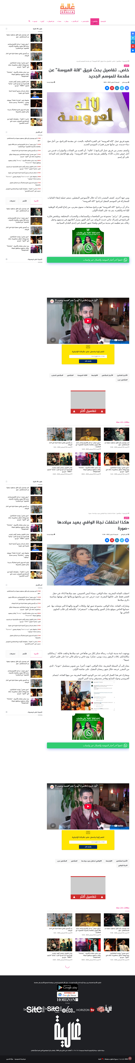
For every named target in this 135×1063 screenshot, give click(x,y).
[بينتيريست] (112, 88)
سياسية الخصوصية (20, 1059)
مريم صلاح (125, 82)
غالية (99, 1059)
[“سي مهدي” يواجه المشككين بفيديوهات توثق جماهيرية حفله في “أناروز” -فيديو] (116, 459)
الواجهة (94, 375)
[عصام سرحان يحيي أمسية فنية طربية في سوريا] (36, 94)
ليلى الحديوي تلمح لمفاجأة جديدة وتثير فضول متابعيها (18, 111)
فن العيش (51, 21)
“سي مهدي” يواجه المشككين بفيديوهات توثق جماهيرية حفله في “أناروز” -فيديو (117, 469)
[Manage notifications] (130, 1058)
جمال (66, 21)
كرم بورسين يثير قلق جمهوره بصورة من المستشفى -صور (117, 444)
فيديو (35, 21)
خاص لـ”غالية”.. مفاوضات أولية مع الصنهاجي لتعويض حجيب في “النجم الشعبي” (18, 121)
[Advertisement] (88, 43)
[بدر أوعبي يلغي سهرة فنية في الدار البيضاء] (59, 434)
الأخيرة (36, 201)
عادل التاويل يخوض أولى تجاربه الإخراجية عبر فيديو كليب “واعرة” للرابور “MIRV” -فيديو (59, 469)
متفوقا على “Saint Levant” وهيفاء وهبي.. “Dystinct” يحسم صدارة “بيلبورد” (18, 102)
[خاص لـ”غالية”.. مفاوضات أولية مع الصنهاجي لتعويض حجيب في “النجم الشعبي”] (36, 122)
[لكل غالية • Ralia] (67, 9)
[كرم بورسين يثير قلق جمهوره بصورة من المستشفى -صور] (116, 434)
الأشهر (25, 201)
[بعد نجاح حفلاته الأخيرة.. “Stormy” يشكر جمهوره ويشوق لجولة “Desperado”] (88, 459)
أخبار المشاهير (107, 375)
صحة (59, 21)
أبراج (42, 21)
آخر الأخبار (75, 21)
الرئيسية (103, 21)
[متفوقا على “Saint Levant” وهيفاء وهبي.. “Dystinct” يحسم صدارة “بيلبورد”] (36, 103)
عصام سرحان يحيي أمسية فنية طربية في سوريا (19, 92)
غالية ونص (85, 21)
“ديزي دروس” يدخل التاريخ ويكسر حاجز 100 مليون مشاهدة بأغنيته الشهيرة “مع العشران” (88, 445)
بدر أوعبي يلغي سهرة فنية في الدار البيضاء (60, 444)
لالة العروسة (81, 375)
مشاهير (95, 21)
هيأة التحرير (9, 1059)
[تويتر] (122, 88)
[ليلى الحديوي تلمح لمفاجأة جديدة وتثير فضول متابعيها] (36, 113)
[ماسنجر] (107, 88)
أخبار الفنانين (121, 375)
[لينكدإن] (117, 88)
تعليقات (12, 201)
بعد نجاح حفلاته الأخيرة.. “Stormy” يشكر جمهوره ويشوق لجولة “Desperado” (89, 469)
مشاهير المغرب (56, 375)
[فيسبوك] (127, 88)
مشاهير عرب (121, 380)
